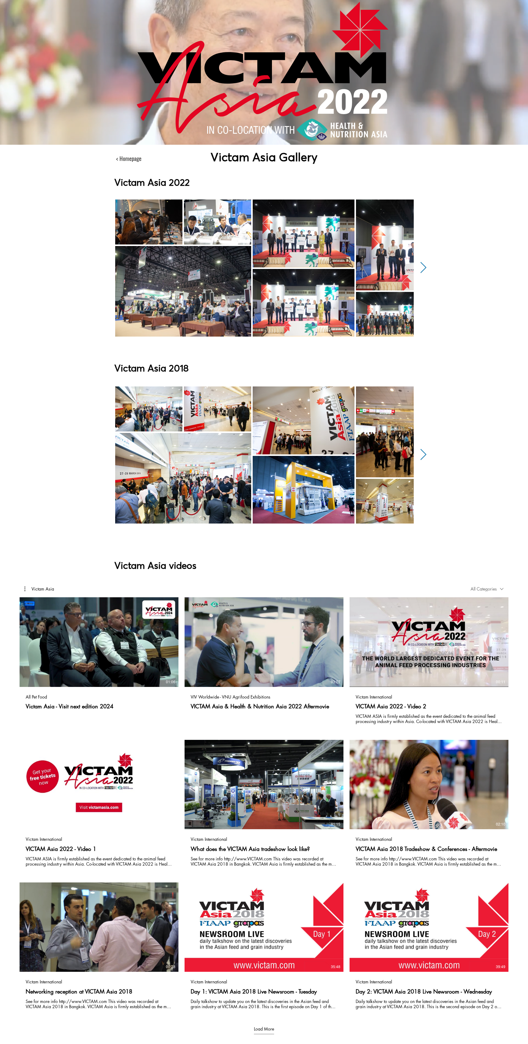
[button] (39, 589)
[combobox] (487, 588)
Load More (264, 1029)
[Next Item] (423, 268)
